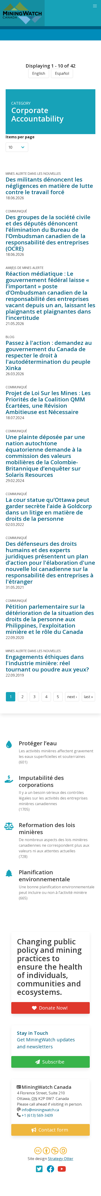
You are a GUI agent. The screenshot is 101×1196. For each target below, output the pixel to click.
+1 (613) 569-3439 (37, 1115)
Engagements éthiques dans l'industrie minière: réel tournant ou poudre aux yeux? (47, 663)
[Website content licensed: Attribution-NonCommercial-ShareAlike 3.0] (50, 1151)
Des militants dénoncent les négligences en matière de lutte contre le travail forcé (49, 185)
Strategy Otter (60, 1158)
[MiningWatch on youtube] (61, 1169)
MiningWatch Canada (46, 1087)
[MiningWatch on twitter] (39, 1169)
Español (62, 73)
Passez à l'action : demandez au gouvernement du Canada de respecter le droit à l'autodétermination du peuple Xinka (49, 355)
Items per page (20, 136)
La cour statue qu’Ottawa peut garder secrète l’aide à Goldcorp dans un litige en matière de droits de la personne (49, 509)
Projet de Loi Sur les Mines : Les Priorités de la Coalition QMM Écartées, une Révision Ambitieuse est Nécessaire (48, 402)
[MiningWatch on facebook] (50, 1169)
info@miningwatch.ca (40, 1109)
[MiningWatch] (22, 13)
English (38, 73)
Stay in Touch (32, 1033)
